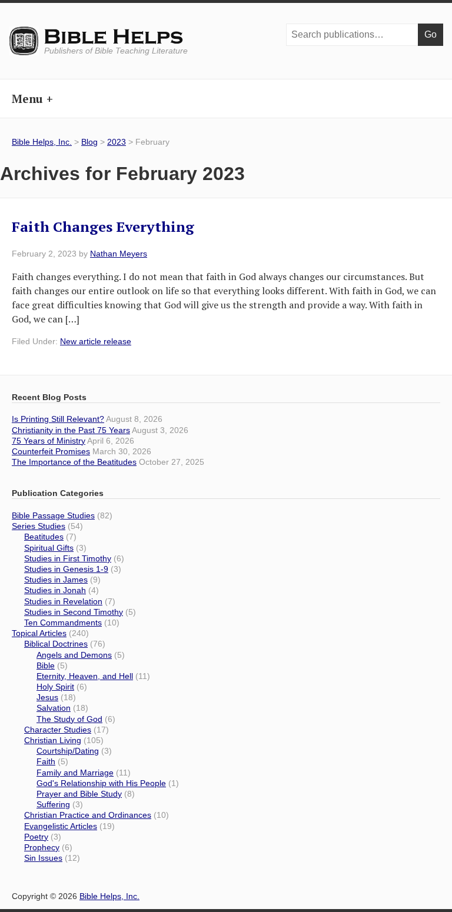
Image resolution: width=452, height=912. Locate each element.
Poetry (36, 836)
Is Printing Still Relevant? (58, 419)
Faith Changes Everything (103, 226)
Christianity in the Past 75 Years (71, 430)
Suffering (53, 804)
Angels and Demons (74, 655)
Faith (45, 761)
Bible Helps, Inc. (114, 37)
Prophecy (41, 847)
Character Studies (57, 729)
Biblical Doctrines (56, 643)
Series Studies (38, 526)
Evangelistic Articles (60, 826)
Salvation (53, 708)
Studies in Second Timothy (73, 612)
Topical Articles (39, 633)
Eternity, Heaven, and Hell (84, 676)
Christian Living (52, 740)
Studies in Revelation (63, 601)
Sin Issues (43, 858)
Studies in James (56, 579)
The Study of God (69, 719)
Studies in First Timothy (67, 558)
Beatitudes (44, 536)
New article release (95, 341)
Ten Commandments (63, 622)
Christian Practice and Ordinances (87, 815)
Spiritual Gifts (49, 547)
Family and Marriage (75, 772)
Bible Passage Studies (53, 515)
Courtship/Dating (67, 750)
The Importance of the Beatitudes (74, 462)
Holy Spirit (55, 686)
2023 (116, 142)
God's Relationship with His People (101, 783)
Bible (45, 665)
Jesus (47, 697)
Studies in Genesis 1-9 (66, 569)
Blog (89, 142)
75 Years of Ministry (48, 440)
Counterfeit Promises (51, 451)
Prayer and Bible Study (79, 793)
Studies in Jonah (55, 590)
